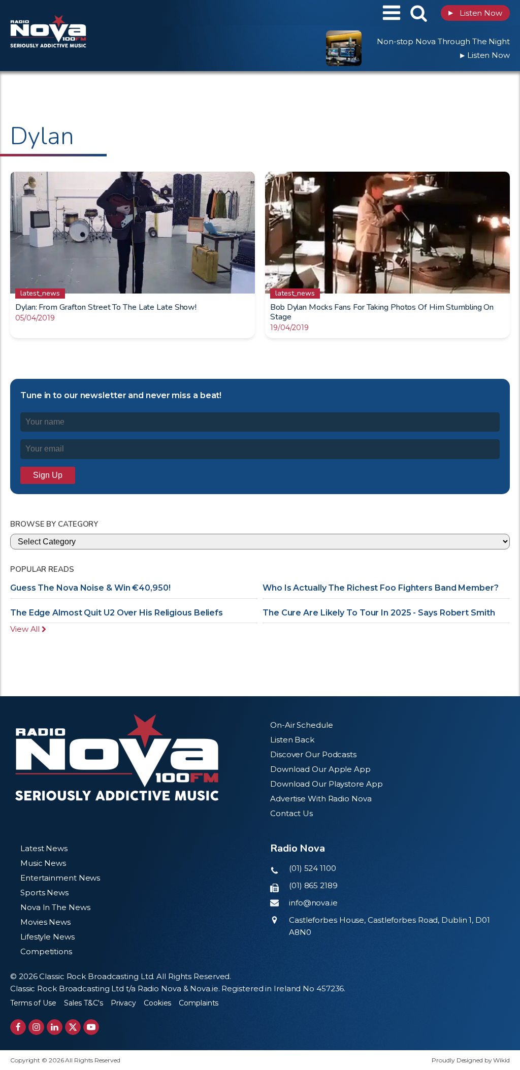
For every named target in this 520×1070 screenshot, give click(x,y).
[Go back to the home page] (73, 13)
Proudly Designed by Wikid (471, 1060)
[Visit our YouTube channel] (91, 1027)
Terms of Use (33, 1003)
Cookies (157, 1003)
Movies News (45, 922)
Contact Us (291, 813)
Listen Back (292, 739)
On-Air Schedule (301, 725)
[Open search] (419, 13)
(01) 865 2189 (313, 885)
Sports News (44, 892)
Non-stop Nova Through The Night (443, 41)
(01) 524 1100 (312, 868)
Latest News (44, 848)
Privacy (123, 1003)
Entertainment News (60, 878)
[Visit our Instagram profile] (36, 1027)
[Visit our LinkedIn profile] (54, 1027)
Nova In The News (55, 907)
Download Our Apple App (320, 769)
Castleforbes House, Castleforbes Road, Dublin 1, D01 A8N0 (389, 926)
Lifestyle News (47, 937)
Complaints (198, 1003)
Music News (43, 863)
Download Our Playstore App (326, 784)
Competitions (46, 951)
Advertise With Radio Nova (321, 798)
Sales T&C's (83, 1003)
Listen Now (475, 13)
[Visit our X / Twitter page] (73, 1027)
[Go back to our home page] (116, 757)
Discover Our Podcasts (313, 754)
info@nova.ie (313, 902)
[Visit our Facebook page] (18, 1027)
